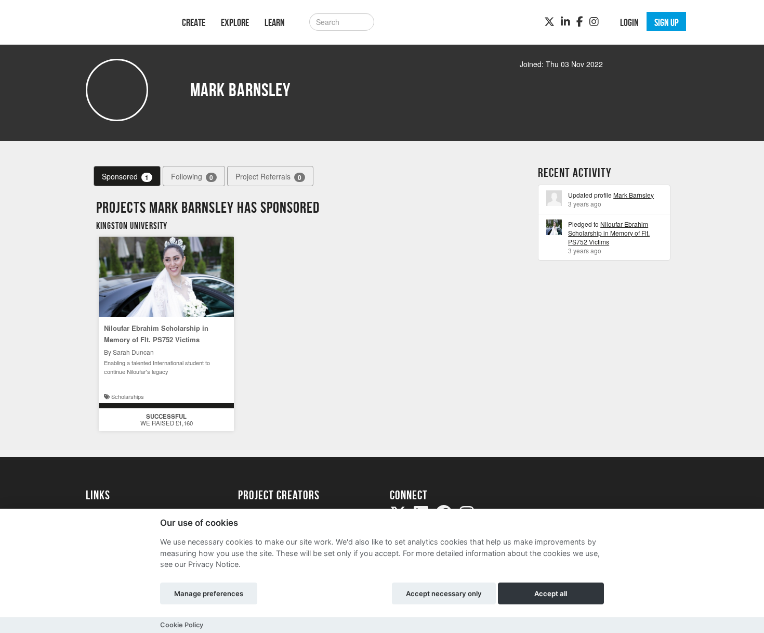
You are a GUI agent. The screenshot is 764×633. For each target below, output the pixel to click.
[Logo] (120, 21)
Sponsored (125, 176)
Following (192, 176)
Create (193, 22)
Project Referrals (268, 176)
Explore (235, 22)
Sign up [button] (666, 22)
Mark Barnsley (633, 194)
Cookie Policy (181, 625)
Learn (275, 22)
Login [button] (629, 22)
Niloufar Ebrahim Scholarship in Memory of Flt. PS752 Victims (609, 232)
